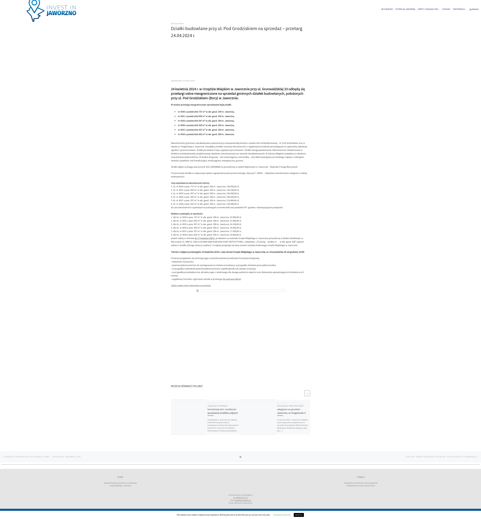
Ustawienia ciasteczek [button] (282, 515)
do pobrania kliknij (231, 279)
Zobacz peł (176, 285)
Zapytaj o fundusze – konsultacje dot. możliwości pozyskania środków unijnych (223, 409)
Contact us (361, 477)
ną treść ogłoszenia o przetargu (196, 285)
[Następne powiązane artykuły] (307, 393)
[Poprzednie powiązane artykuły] (301, 393)
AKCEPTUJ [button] (298, 515)
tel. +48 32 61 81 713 (240, 498)
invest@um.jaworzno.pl (243, 500)
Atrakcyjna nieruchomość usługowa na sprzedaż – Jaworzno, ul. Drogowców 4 (291, 409)
